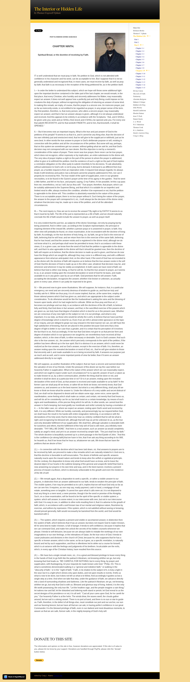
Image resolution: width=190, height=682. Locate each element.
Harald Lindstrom (139, 110)
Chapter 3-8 (140, 68)
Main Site (136, 28)
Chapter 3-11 (140, 76)
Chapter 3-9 (140, 70)
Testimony (137, 96)
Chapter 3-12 (140, 79)
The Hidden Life (139, 36)
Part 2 (136, 42)
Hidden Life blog (139, 105)
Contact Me (58, 676)
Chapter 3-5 (140, 59)
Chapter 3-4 (140, 57)
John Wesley (137, 107)
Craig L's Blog (138, 136)
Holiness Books (138, 30)
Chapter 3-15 (140, 87)
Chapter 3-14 (140, 85)
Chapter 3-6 (140, 62)
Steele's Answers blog (141, 133)
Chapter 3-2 (140, 51)
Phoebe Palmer (138, 113)
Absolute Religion (139, 99)
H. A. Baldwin (138, 130)
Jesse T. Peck (137, 116)
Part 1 (136, 39)
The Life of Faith (139, 94)
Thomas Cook (138, 127)
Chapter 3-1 (140, 48)
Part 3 (136, 45)
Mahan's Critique (139, 102)
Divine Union (138, 91)
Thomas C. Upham (139, 33)
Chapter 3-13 (140, 82)
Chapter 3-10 (140, 73)
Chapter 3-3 (140, 54)
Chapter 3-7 (140, 65)
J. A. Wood (137, 122)
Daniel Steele (138, 119)
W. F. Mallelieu (138, 124)
